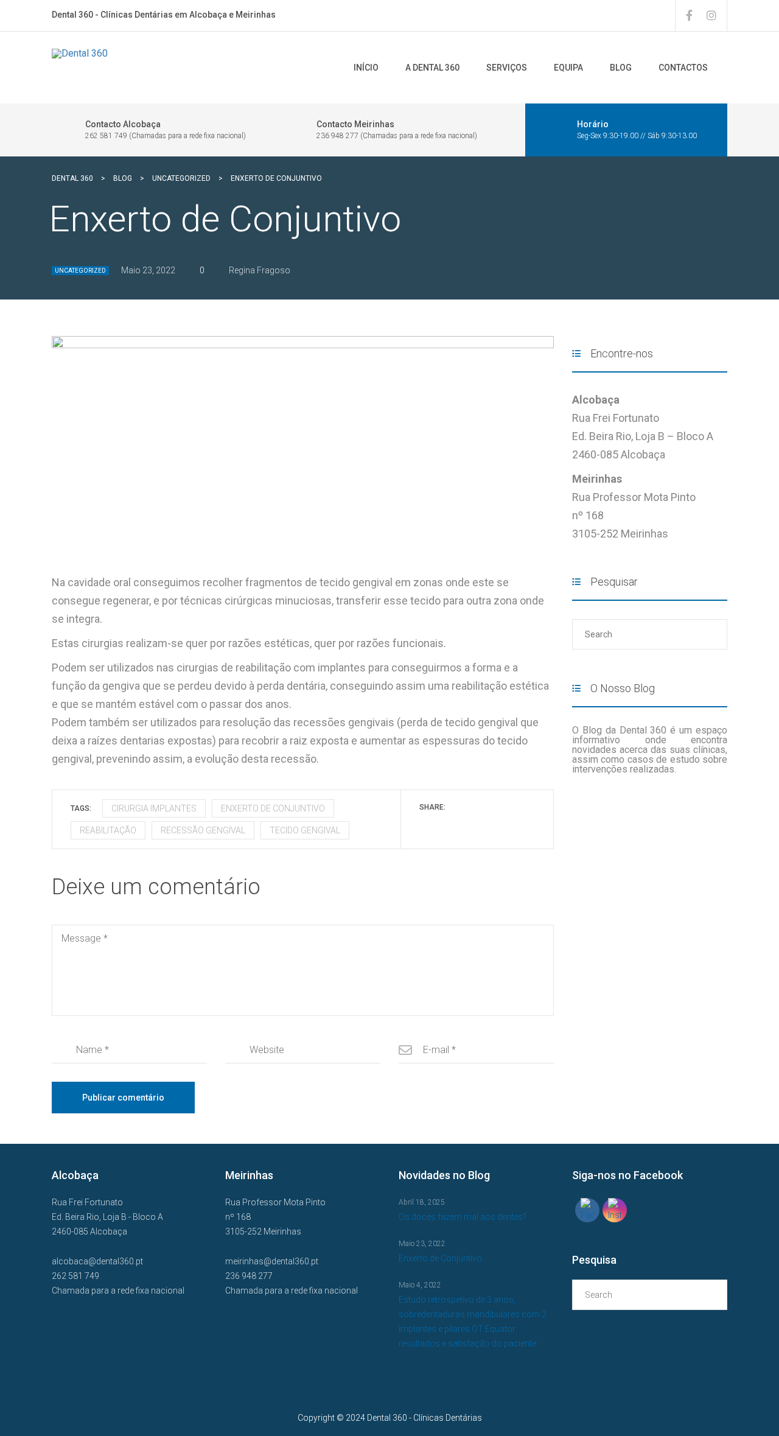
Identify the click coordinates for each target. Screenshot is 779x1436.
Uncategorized (80, 270)
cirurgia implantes (154, 808)
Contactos (683, 67)
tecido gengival (305, 830)
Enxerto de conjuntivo (273, 808)
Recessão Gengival (203, 830)
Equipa (568, 67)
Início (366, 67)
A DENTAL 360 (432, 67)
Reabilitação (108, 830)
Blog (621, 67)
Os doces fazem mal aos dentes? (462, 1217)
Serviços (506, 67)
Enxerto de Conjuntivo (440, 1258)
